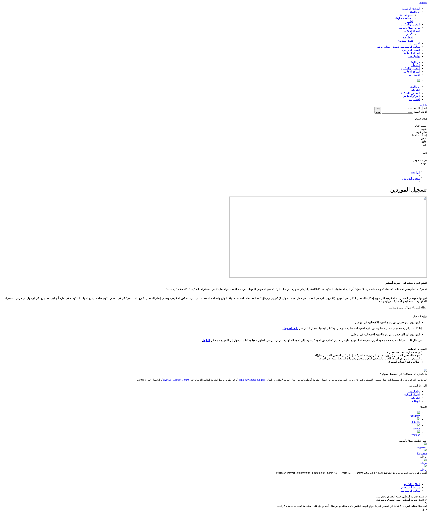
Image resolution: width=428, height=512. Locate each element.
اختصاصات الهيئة (404, 18)
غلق (424, 509)
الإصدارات (414, 43)
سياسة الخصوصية (410, 490)
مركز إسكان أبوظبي (409, 27)
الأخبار (409, 34)
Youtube (415, 434)
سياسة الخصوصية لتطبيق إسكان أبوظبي (398, 46)
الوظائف (415, 401)
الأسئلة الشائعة (412, 53)
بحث (378, 108)
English (423, 2)
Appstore (422, 447)
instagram (415, 415)
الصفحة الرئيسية (411, 8)
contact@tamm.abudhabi (252, 379)
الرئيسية (415, 172)
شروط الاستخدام (410, 487)
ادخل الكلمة (420, 108)
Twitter (416, 428)
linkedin (415, 422)
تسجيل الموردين (411, 49)
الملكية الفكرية (412, 484)
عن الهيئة (415, 11)
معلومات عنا (406, 15)
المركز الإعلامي (411, 30)
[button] (214, 163)
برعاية (423, 463)
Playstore (422, 453)
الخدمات (415, 65)
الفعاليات (408, 37)
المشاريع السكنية (410, 24)
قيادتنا (410, 21)
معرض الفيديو (405, 40)
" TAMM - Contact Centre (177, 379)
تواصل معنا (414, 56)
